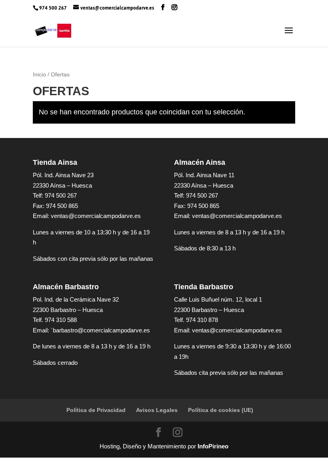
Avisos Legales (157, 410)
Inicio (39, 75)
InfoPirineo (213, 446)
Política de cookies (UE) (220, 410)
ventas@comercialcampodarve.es (96, 215)
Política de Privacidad (96, 410)
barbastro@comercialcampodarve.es (101, 330)
